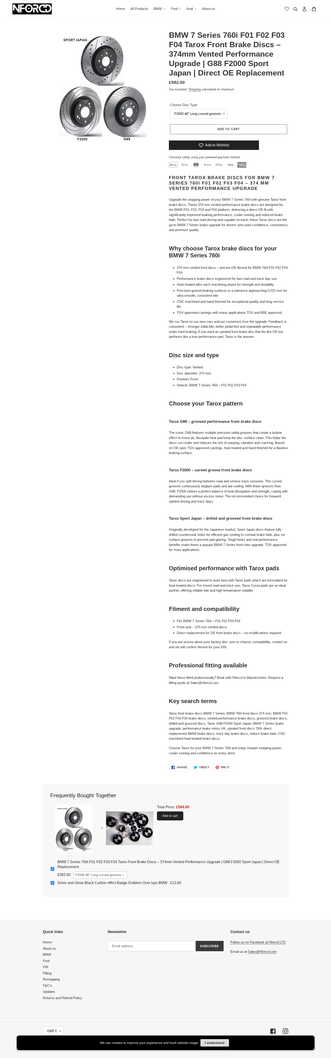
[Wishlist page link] (287, 9)
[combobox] (100, 875)
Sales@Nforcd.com (262, 951)
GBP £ (52, 1031)
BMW (47, 954)
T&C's (47, 985)
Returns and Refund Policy (62, 998)
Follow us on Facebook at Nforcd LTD (258, 942)
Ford (46, 961)
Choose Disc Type (183, 105)
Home (47, 942)
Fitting (47, 973)
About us (49, 948)
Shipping (194, 89)
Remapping (51, 979)
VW (45, 967)
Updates (49, 991)
